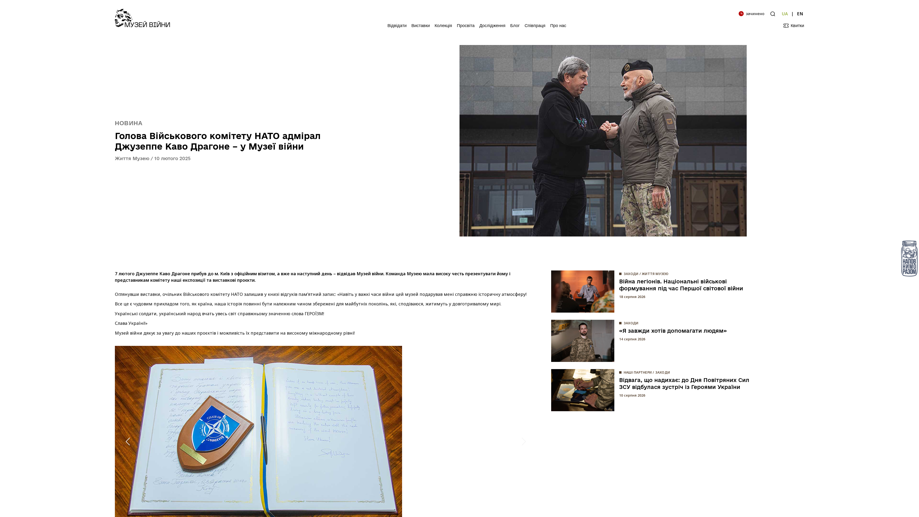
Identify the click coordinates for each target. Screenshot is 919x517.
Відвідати (397, 25)
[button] (128, 441)
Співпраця (535, 25)
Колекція (443, 25)
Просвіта (466, 25)
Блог (515, 25)
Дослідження (492, 25)
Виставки (420, 25)
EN (800, 14)
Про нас (558, 25)
